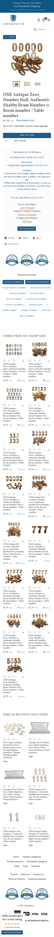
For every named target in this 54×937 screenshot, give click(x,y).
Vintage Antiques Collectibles (27, 6)
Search (14, 874)
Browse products (15, 861)
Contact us (38, 874)
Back (11, 37)
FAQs (17, 866)
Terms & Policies (16, 879)
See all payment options (35, 920)
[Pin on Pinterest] (14, 360)
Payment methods (37, 879)
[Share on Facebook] (5, 360)
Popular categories (31, 857)
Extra (25, 866)
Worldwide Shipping (37, 861)
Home (16, 857)
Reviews (35, 866)
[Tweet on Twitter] (10, 360)
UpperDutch (29, 906)
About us (25, 874)
